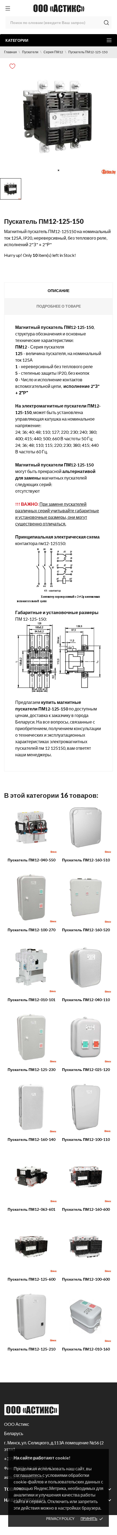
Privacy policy (60, 1518)
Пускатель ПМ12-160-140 (31, 1139)
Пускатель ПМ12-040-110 (86, 999)
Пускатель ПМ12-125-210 (31, 1349)
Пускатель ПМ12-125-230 (31, 1069)
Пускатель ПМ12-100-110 (86, 1139)
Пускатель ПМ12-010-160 (86, 1349)
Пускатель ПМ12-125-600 (31, 1279)
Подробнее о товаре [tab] (58, 306)
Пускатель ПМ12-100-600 (86, 1279)
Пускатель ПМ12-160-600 (86, 1209)
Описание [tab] (58, 290)
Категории (16, 40)
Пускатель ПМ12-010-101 (31, 999)
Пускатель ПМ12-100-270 (31, 929)
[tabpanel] (58, 116)
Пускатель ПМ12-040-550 (31, 860)
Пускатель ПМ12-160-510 (86, 860)
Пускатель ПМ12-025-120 (86, 1069)
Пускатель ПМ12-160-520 (86, 929)
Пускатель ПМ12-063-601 (31, 1209)
